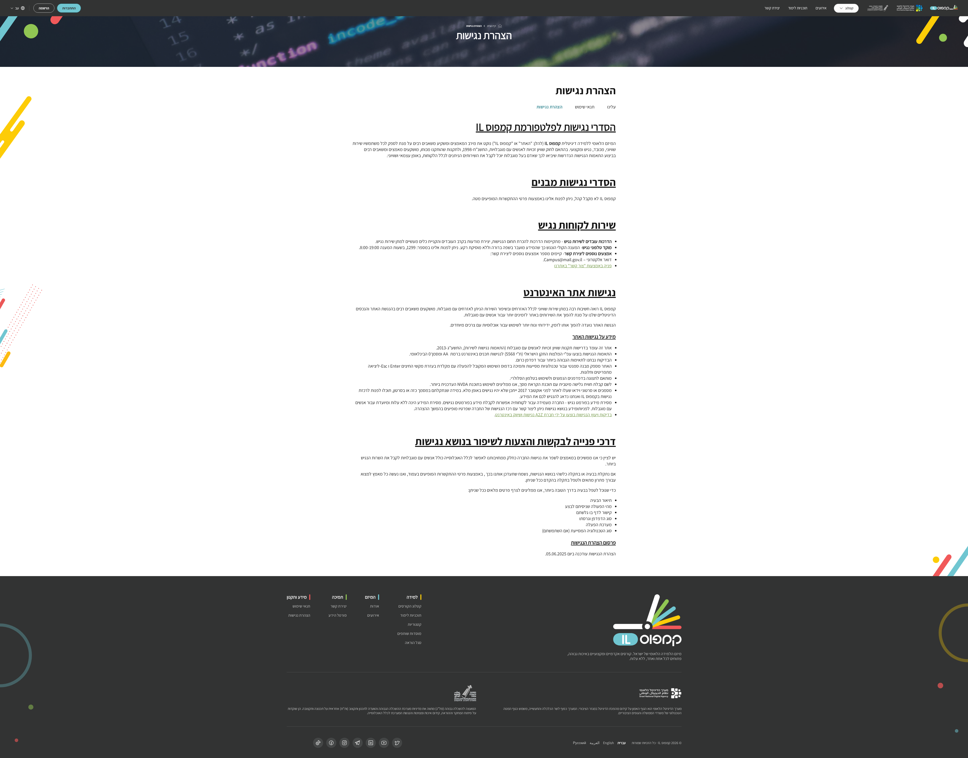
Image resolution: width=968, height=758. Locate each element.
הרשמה (44, 8)
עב (17, 8)
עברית (621, 743)
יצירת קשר (772, 8)
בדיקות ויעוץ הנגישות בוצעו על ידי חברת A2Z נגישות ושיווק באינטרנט (553, 415)
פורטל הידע (337, 615)
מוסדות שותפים (409, 633)
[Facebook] (331, 743)
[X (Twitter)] (397, 743)
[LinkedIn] (371, 743)
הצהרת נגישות (549, 107)
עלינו (611, 107)
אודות (374, 606)
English (608, 743)
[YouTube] (384, 743)
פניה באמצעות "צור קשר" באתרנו (583, 266)
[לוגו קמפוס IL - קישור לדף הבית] (944, 8)
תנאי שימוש (584, 107)
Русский (579, 743)
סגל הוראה (413, 642)
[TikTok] (318, 743)
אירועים (821, 8)
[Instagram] (344, 743)
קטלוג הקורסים (409, 606)
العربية (595, 743)
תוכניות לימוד (797, 8)
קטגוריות (414, 624)
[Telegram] (358, 743)
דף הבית (491, 26)
